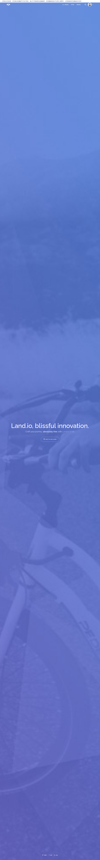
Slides (66, 4)
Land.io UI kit (68, 431)
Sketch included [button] (51, 439)
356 (57, 855)
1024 (45, 855)
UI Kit (72, 4)
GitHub (79, 4)
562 (51, 855)
